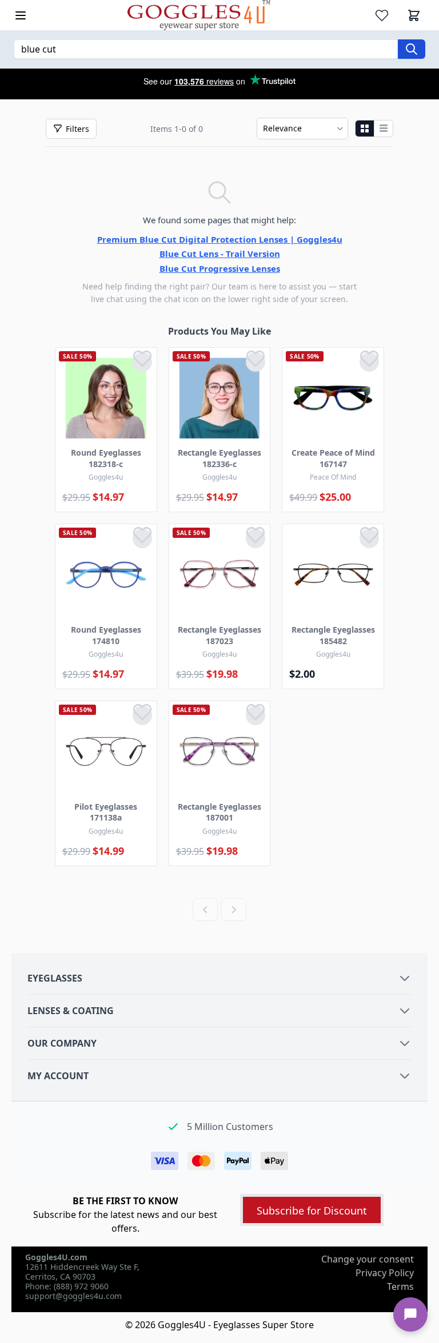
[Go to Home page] (198, 15)
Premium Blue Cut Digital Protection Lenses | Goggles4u (219, 239)
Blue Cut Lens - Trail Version (219, 253)
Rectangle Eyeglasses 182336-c (219, 458)
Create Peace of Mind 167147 (333, 458)
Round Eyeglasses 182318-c (106, 458)
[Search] (411, 49)
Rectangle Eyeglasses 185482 (333, 635)
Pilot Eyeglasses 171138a (105, 812)
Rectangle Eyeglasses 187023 (219, 635)
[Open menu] (20, 15)
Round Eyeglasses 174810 (106, 635)
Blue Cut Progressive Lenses (219, 268)
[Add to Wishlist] (142, 362)
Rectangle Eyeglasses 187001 (219, 812)
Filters (77, 128)
